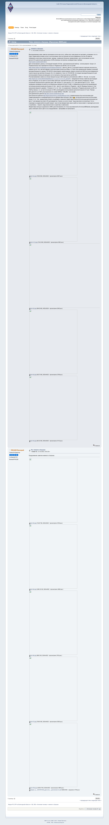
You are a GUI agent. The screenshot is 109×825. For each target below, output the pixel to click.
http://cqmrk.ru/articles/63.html (37, 62)
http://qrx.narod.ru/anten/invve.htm (54, 93)
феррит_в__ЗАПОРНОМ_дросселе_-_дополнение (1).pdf (45, 789)
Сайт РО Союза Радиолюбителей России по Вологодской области (77, 4)
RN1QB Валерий (17, 49)
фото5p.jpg (33, 523)
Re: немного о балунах (38, 450)
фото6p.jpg (33, 589)
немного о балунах (37, 48)
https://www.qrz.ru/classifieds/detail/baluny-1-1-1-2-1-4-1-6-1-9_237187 (49, 79)
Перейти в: (82, 808)
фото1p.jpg (33, 176)
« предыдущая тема (85, 36)
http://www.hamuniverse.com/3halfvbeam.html (56, 95)
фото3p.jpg (33, 374)
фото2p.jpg (33, 308)
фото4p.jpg (33, 440)
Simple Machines (62, 820)
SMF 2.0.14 (47, 820)
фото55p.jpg (33, 787)
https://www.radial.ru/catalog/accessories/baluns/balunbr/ (45, 67)
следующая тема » (96, 36)
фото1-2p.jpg (33, 242)
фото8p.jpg (33, 655)
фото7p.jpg (33, 721)
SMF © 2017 (54, 820)
